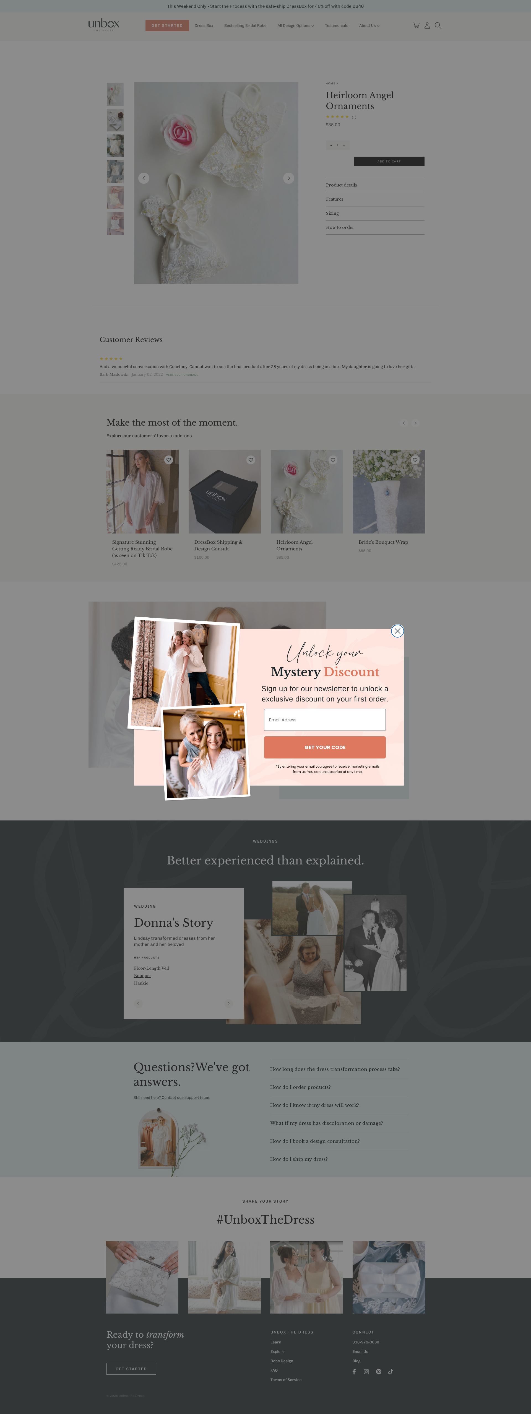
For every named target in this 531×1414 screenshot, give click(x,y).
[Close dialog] (397, 631)
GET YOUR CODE (325, 747)
